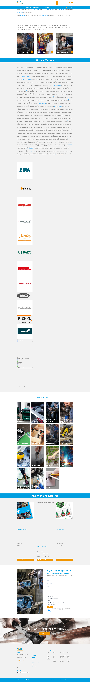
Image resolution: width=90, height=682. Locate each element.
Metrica (61, 653)
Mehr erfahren (36, 9)
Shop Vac (68, 658)
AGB (51, 679)
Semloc (68, 657)
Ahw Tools (48, 652)
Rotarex (68, 652)
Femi (54, 653)
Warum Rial (34, 660)
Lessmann (62, 652)
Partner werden (35, 662)
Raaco (61, 660)
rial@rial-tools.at (21, 662)
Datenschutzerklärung (64, 679)
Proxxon (61, 658)
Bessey (48, 655)
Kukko (54, 661)
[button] (19, 387)
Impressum (71, 679)
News (43, 7)
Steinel (68, 660)
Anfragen (44, 633)
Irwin (54, 656)
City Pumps (48, 659)
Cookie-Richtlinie (56, 679)
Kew (54, 660)
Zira (68, 661)
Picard (61, 657)
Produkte (34, 657)
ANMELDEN (50, 606)
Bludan (48, 656)
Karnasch (55, 658)
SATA (68, 653)
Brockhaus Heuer (48, 658)
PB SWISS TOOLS (63, 655)
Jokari (54, 657)
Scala (68, 655)
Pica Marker (62, 656)
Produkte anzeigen (66, 68)
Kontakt (33, 666)
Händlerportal (35, 669)
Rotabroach (62, 661)
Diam (47, 660)
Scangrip (68, 656)
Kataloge (47, 7)
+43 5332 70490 (21, 660)
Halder (54, 655)
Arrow (48, 653)
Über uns (34, 655)
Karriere (34, 653)
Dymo (54, 652)
